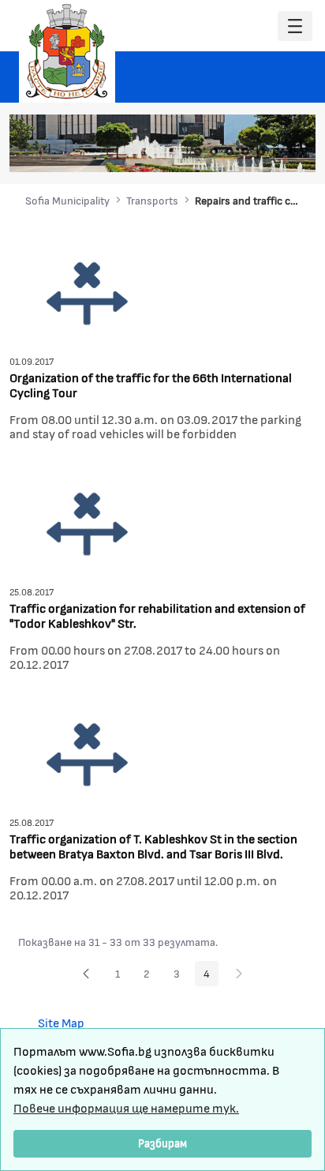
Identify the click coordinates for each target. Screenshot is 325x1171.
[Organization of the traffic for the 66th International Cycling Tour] (87, 291)
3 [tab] (229, 152)
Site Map (61, 1022)
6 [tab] (277, 152)
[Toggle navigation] (295, 26)
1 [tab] (198, 152)
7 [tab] (293, 152)
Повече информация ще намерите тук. (126, 1107)
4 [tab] (245, 152)
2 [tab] (214, 152)
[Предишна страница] (86, 973)
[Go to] (67, 51)
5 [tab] (261, 152)
